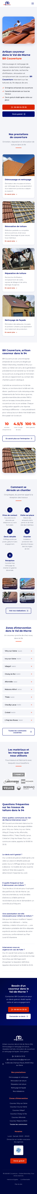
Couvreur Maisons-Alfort (18, 1121)
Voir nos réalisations (17, 611)
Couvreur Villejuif (18, 1110)
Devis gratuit (17, 114)
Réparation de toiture (18, 1084)
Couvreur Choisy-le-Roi (18, 1114)
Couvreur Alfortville (18, 1117)
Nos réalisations (18, 1091)
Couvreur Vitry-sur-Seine (18, 1103)
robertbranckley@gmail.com (19, 1060)
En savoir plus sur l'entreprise (18, 439)
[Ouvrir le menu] (33, 3)
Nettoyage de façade (18, 1088)
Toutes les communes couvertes (17, 732)
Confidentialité (25, 1179)
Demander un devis (17, 1016)
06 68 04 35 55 (20, 107)
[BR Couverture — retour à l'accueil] (7, 3)
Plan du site (18, 1184)
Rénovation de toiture (18, 1081)
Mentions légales (12, 1179)
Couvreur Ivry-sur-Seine (18, 1107)
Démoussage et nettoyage (18, 1077)
